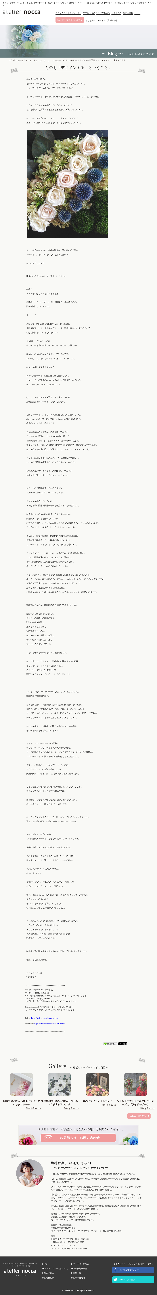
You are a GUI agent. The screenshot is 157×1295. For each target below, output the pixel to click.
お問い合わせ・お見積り (71, 20)
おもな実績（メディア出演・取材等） (102, 20)
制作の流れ (128, 13)
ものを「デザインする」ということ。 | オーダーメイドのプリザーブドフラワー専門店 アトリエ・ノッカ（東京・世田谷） (71, 60)
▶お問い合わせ (78, 1278)
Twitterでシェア (127, 1279)
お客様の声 (116, 13)
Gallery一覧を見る (138, 1116)
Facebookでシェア (129, 1270)
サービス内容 (89, 13)
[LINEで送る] (110, 1044)
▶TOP (45, 1264)
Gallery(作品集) (103, 13)
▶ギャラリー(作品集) (80, 1264)
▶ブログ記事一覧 (79, 1268)
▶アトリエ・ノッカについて (55, 1268)
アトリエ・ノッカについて (68, 13)
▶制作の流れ (48, 1273)
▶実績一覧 (76, 1273)
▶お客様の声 (48, 1278)
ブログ (137, 13)
